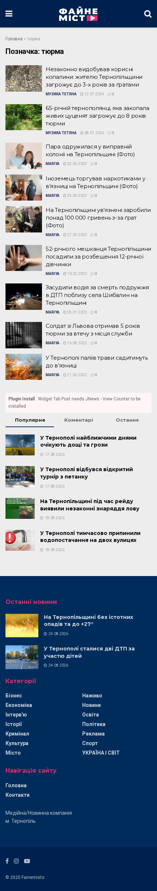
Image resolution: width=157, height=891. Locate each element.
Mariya (53, 164)
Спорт (90, 743)
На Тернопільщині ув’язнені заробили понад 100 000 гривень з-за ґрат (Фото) (98, 217)
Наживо (92, 695)
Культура (16, 743)
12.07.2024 (94, 94)
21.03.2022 (76, 375)
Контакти (17, 795)
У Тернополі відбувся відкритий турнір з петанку (86, 473)
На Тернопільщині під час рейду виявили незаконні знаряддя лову (89, 505)
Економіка (18, 705)
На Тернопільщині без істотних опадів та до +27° (88, 621)
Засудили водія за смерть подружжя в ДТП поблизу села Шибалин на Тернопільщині (97, 295)
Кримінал (17, 734)
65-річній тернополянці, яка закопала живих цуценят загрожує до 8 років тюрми (97, 115)
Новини (91, 705)
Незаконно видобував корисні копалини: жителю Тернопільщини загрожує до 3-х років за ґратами (94, 77)
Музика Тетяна (61, 94)
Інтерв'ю (16, 715)
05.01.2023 (76, 312)
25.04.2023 (76, 196)
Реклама (93, 734)
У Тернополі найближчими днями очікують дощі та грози (88, 441)
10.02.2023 (76, 274)
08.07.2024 (94, 133)
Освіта (90, 715)
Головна (14, 38)
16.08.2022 (76, 343)
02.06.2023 (76, 164)
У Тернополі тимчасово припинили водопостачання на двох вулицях (90, 537)
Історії (13, 724)
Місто (13, 753)
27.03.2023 (76, 235)
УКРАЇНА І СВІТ (101, 753)
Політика (94, 724)
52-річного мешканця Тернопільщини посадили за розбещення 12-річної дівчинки (98, 256)
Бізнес (13, 695)
